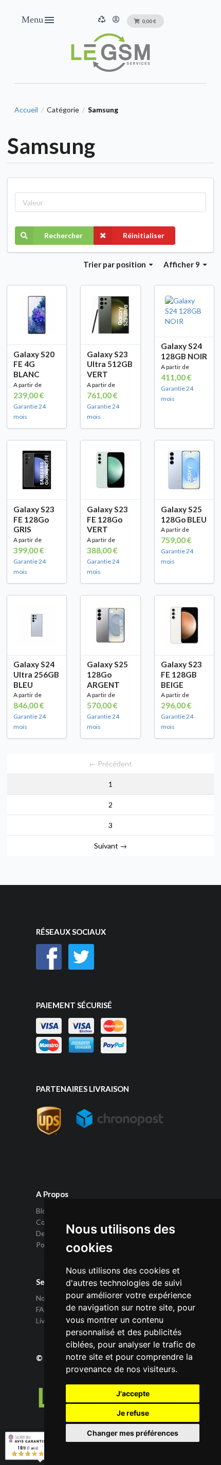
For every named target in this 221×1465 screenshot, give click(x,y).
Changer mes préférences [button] (132, 1433)
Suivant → (110, 845)
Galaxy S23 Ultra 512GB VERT (110, 364)
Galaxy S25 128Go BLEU (184, 514)
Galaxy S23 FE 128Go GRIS (33, 519)
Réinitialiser (143, 235)
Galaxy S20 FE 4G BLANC (33, 364)
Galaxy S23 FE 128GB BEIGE (181, 674)
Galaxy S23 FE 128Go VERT (107, 519)
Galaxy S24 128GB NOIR (184, 351)
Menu (39, 20)
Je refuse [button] (133, 1413)
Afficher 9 (182, 264)
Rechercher (63, 235)
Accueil (26, 109)
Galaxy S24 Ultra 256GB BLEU (36, 674)
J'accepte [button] (133, 1393)
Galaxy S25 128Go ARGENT (107, 674)
